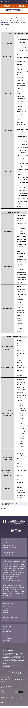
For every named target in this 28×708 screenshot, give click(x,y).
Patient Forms (5, 629)
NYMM (7, 702)
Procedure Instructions (7, 634)
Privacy (3, 692)
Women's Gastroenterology (10, 617)
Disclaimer (3, 508)
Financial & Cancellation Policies (9, 636)
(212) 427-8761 (22, 6)
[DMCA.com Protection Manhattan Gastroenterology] (19, 692)
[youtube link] (12, 673)
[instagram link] (15, 673)
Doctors (4, 619)
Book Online (7, 6)
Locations (21, 2)
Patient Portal (5, 640)
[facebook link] (9, 673)
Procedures (5, 613)
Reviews (4, 615)
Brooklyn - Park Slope (8, 554)
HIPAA (2, 690)
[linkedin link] (19, 673)
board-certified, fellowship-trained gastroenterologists (10, 577)
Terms (16, 686)
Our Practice (6, 606)
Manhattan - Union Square (9, 550)
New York (21, 564)
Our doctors (14, 2)
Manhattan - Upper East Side (9, 547)
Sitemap (17, 689)
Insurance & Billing (6, 631)
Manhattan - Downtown (8, 552)
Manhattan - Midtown (8, 545)
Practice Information (7, 638)
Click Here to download (7, 29)
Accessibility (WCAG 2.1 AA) (6, 687)
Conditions (5, 610)
